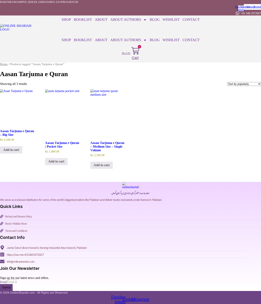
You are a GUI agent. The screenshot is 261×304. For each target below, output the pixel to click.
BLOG (155, 20)
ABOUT (101, 20)
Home (4, 64)
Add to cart (11, 149)
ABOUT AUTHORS (125, 20)
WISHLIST (171, 20)
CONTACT (191, 20)
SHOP (66, 20)
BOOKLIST (83, 20)
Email (3, 282)
